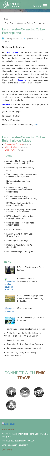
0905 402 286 (12, 441)
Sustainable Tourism (14, 144)
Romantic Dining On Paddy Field (20, 251)
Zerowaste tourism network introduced (24, 348)
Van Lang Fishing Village (17, 240)
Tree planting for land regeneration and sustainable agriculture (21, 175)
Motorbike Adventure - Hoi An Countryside (19, 245)
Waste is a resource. (26, 308)
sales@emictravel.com (18, 445)
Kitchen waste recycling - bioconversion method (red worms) (21, 197)
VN (39, 6)
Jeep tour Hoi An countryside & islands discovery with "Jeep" (20, 162)
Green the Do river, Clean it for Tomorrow (25, 344)
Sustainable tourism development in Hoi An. (27, 280)
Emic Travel (10, 149)
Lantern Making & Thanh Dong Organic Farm (19, 234)
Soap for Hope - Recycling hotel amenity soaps (20, 223)
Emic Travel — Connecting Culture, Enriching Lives (25, 23)
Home (5, 18)
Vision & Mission (12, 147)
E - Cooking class (14, 229)
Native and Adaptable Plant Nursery (18, 181)
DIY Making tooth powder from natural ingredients (19, 203)
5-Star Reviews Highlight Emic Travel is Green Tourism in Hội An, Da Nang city (30, 298)
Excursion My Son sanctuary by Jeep (20, 168)
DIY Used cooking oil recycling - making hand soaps (20, 217)
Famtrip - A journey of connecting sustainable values (20, 353)
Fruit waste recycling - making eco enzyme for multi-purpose (21, 210)
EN (34, 6)
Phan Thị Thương (36, 38)
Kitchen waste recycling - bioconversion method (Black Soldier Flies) (19, 189)
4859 (7, 41)
